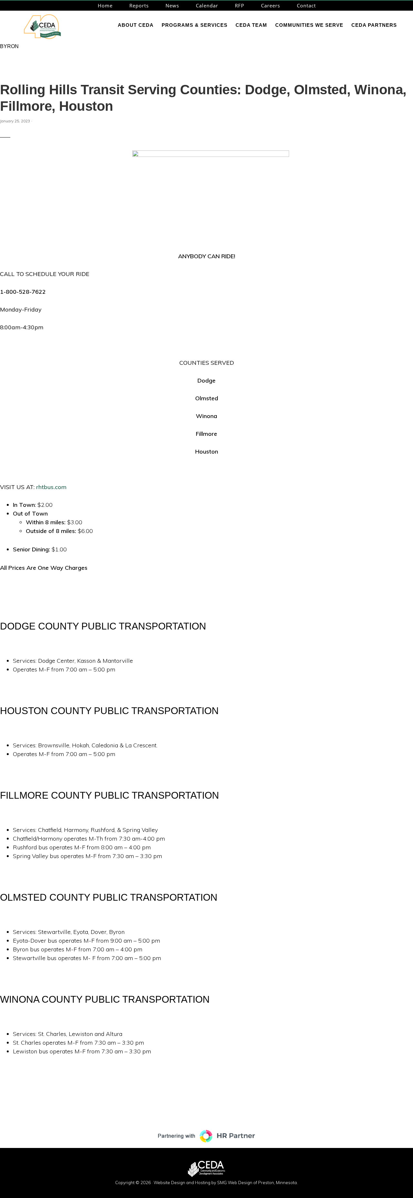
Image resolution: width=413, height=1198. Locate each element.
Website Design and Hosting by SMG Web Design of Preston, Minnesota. (226, 1182)
